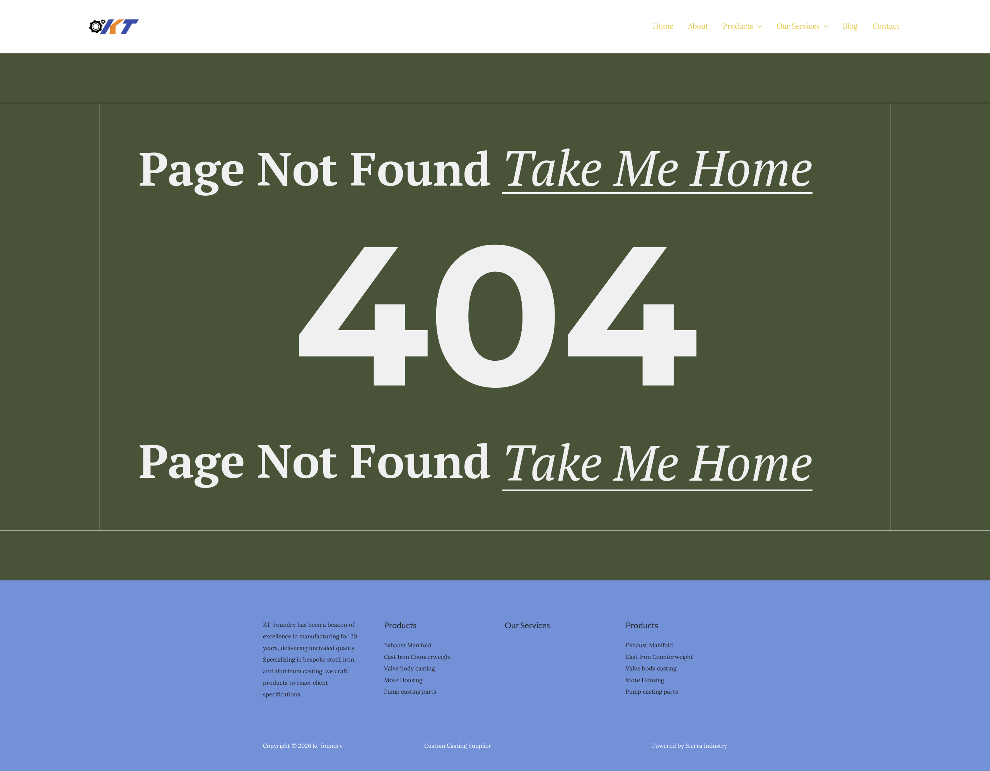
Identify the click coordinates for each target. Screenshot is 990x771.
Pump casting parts (410, 691)
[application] (757, 26)
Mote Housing (403, 680)
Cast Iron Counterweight (417, 656)
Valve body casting (409, 668)
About (698, 26)
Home (663, 26)
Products (738, 26)
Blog (850, 26)
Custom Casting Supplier (457, 745)
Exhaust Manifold (407, 645)
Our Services (798, 26)
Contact (886, 26)
